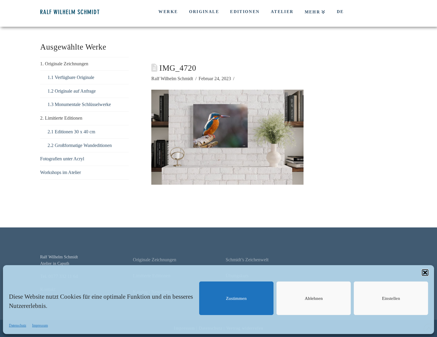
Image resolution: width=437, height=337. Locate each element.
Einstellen (391, 298)
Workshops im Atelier (60, 172)
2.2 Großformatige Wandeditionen (80, 145)
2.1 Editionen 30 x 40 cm (71, 131)
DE (340, 12)
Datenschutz (17, 325)
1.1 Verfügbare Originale (71, 77)
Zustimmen (236, 298)
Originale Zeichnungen (154, 259)
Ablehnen (314, 298)
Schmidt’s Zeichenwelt (247, 259)
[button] (425, 273)
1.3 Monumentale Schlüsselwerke (79, 104)
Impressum (40, 325)
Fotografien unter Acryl (62, 158)
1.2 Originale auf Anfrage (72, 91)
